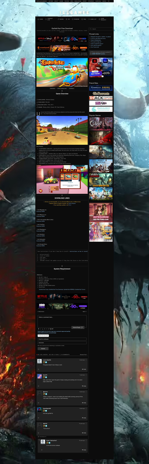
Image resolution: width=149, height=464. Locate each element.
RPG (72, 1)
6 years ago (82, 359)
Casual (58, 30)
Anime (61, 1)
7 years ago (82, 374)
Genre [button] (62, 19)
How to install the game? (97, 43)
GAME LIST (93, 19)
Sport (85, 1)
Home (41, 19)
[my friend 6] (101, 103)
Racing (67, 1)
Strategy (91, 1)
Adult (56, 1)
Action (51, 1)
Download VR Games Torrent (69, 30)
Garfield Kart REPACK (69, 289)
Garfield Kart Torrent (80, 289)
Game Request (72, 203)
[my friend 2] (101, 93)
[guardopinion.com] (101, 88)
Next (84, 311)
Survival (98, 1)
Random (76, 19)
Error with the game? (96, 45)
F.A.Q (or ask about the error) (98, 38)
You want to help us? (96, 42)
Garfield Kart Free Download (56, 289)
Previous (41, 311)
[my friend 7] (101, 109)
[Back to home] (74, 9)
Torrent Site (50, 19)
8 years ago (82, 391)
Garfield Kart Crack (43, 289)
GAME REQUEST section (98, 54)
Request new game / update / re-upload (101, 36)
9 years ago (82, 408)
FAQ (85, 19)
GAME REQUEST (103, 19)
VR (108, 1)
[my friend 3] (101, 98)
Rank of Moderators (96, 40)
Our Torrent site (95, 47)
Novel (104, 1)
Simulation (77, 1)
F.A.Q (70, 205)
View (100, 123)
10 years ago (82, 423)
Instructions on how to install (79, 251)
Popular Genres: (41, 1)
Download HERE (40, 211)
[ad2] (100, 212)
